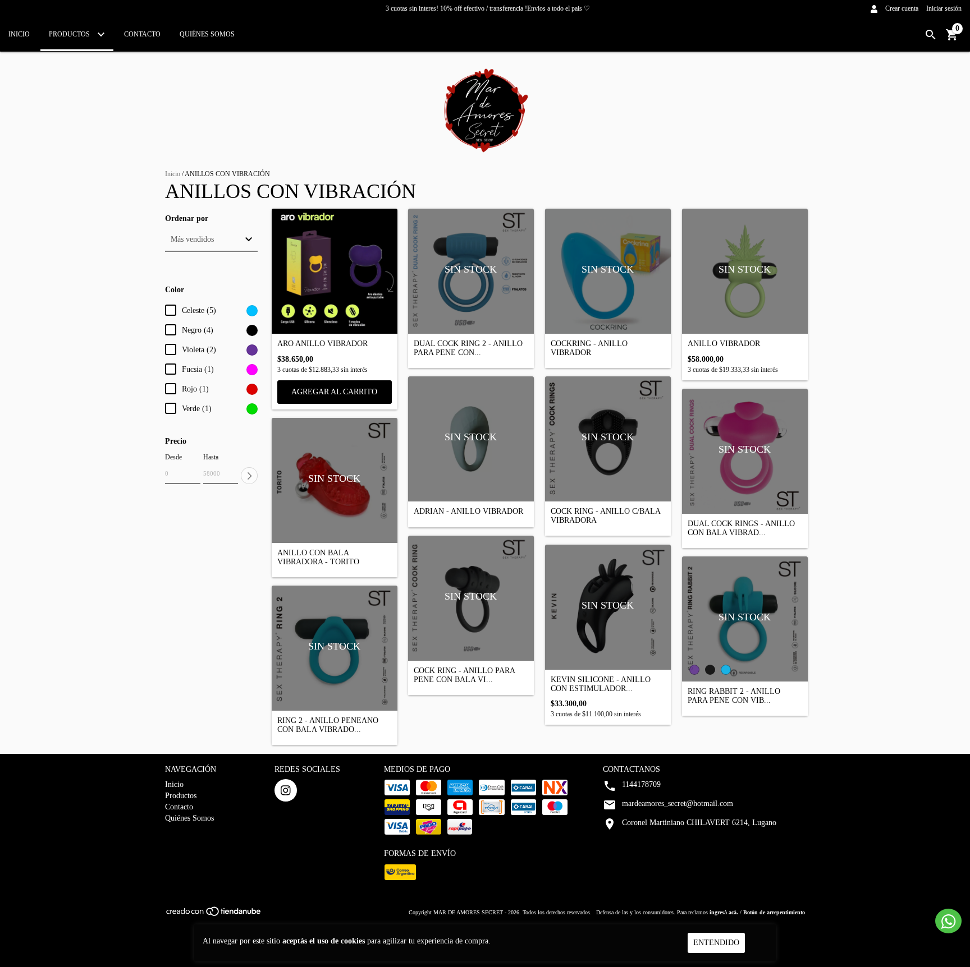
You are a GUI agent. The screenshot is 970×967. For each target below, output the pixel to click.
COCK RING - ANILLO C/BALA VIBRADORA (605, 515)
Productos (70, 34)
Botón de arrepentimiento (774, 912)
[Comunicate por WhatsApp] (948, 921)
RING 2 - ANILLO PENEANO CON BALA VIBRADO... (327, 724)
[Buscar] (930, 35)
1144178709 (641, 784)
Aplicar (249, 475)
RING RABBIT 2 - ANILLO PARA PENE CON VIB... (734, 695)
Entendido (716, 942)
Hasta (210, 457)
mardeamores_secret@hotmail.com (677, 803)
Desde (173, 457)
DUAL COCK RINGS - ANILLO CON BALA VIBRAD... (741, 527)
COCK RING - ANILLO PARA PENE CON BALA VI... (464, 674)
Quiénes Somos (207, 34)
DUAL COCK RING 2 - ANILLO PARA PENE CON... (468, 347)
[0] (952, 39)
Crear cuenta (901, 8)
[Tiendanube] (214, 914)
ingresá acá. (724, 912)
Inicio (19, 34)
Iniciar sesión (944, 8)
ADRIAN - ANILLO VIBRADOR (468, 511)
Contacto (142, 34)
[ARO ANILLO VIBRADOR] (334, 271)
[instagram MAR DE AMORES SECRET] (285, 790)
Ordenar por (186, 218)
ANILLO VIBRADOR (724, 343)
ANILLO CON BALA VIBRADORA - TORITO (318, 557)
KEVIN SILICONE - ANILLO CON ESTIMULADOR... (601, 683)
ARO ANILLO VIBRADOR (322, 343)
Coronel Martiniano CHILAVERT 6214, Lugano (699, 822)
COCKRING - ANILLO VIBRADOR (589, 347)
